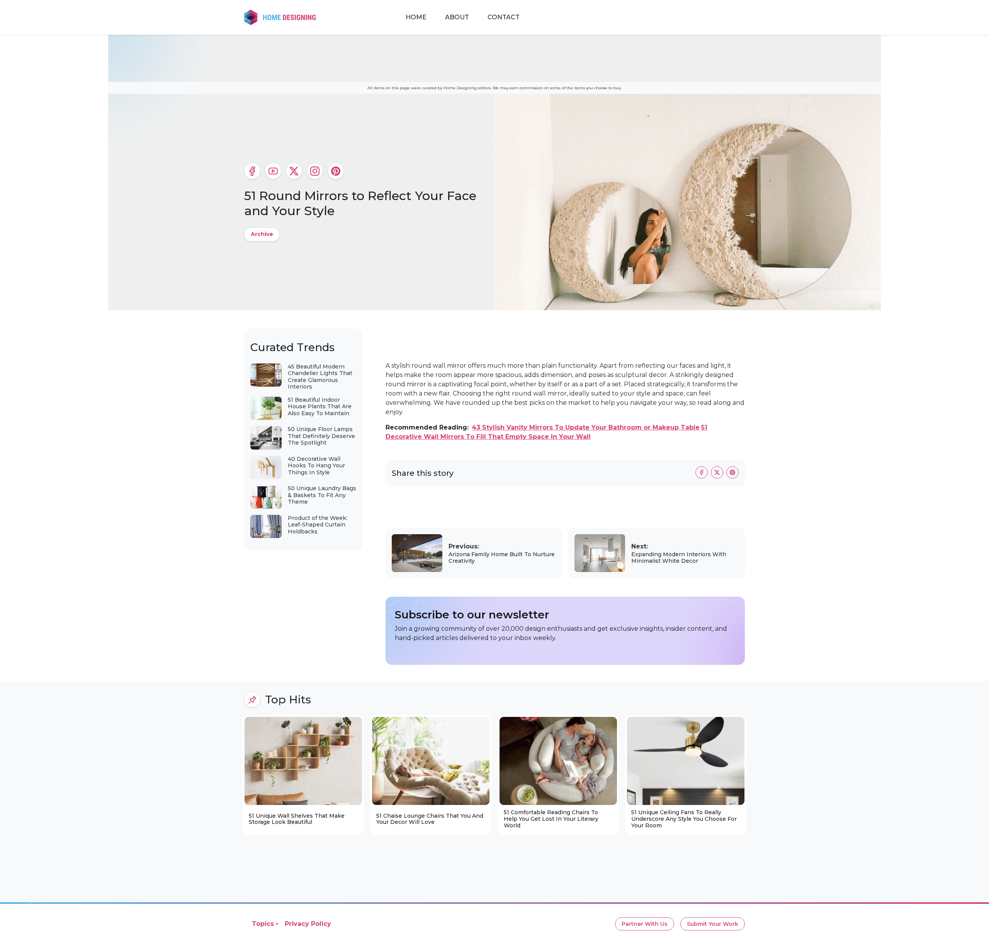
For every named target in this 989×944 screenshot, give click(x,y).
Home (416, 17)
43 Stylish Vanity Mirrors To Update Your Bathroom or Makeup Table (586, 427)
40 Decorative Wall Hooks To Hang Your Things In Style (316, 465)
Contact (504, 17)
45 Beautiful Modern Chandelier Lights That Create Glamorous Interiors (320, 377)
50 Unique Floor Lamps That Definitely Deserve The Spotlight (321, 436)
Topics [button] (263, 923)
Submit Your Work (712, 923)
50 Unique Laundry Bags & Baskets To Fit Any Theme (322, 495)
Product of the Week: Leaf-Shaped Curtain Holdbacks (317, 524)
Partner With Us (645, 923)
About (457, 17)
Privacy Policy (308, 923)
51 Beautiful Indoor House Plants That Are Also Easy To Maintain (320, 406)
